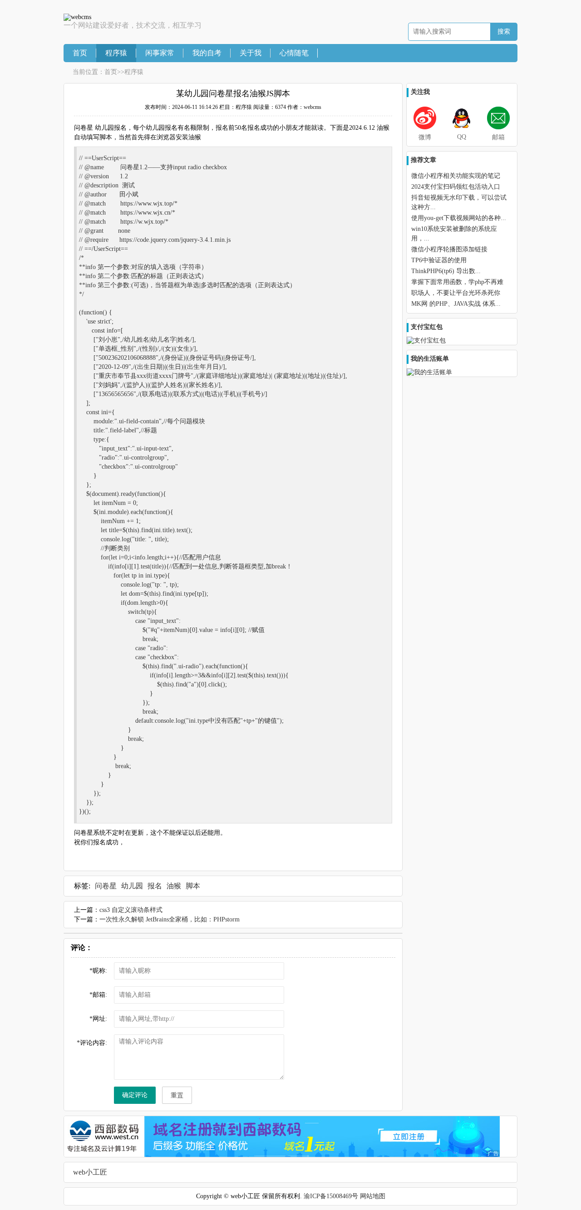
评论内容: (92, 1042)
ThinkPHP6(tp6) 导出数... (446, 271)
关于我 (250, 53)
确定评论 (135, 1095)
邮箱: (98, 994)
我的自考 (207, 53)
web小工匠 (90, 1172)
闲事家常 (159, 53)
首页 (80, 53)
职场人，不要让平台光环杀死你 (455, 292)
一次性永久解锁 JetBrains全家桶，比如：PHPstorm (169, 919)
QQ (461, 136)
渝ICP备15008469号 (331, 1196)
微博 (425, 137)
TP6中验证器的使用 (439, 260)
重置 (177, 1095)
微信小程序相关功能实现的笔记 (455, 175)
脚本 (193, 886)
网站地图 (372, 1196)
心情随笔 (294, 53)
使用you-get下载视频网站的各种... (458, 218)
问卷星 (106, 886)
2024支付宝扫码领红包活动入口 (455, 186)
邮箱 (498, 137)
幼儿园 (132, 886)
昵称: (98, 970)
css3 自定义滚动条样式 (130, 909)
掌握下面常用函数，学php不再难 (457, 282)
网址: (98, 1018)
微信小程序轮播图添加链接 (449, 249)
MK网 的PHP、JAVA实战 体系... (456, 303)
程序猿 (116, 53)
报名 (155, 886)
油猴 (174, 886)
